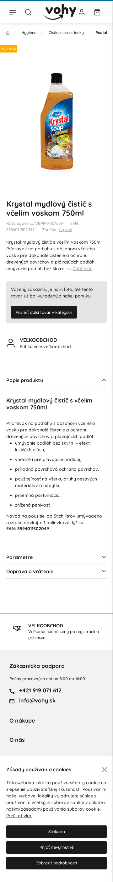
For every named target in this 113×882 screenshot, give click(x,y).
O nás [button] (17, 739)
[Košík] (97, 12)
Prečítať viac (19, 815)
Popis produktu (24, 380)
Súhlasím (56, 831)
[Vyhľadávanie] (28, 12)
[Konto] (81, 12)
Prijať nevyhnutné (56, 847)
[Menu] (12, 12)
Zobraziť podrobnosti (56, 862)
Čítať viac (82, 268)
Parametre (19, 557)
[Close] (104, 769)
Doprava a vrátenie (29, 571)
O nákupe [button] (22, 720)
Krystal (65, 229)
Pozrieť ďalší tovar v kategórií (44, 312)
